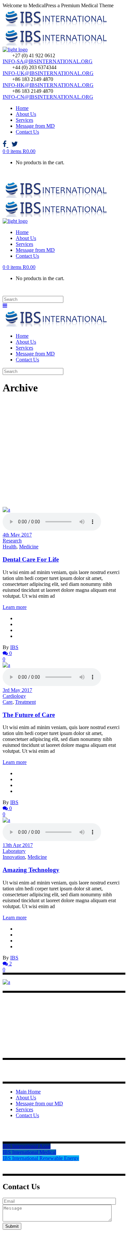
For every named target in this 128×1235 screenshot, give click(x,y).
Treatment (25, 702)
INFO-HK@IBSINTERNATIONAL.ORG (48, 85)
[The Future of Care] (6, 665)
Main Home (28, 1091)
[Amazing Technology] (6, 820)
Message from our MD (39, 1103)
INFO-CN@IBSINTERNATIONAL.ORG (48, 97)
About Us (26, 1097)
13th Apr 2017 (18, 845)
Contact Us (27, 1115)
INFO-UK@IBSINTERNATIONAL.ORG (48, 73)
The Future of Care (29, 714)
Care (7, 702)
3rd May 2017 (17, 690)
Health (9, 546)
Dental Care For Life (31, 559)
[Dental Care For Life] (6, 509)
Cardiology (14, 696)
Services (24, 1109)
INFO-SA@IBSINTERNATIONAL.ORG (48, 61)
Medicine (28, 546)
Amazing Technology (31, 869)
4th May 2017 (17, 535)
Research (12, 540)
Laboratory (14, 851)
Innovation (14, 857)
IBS (14, 647)
